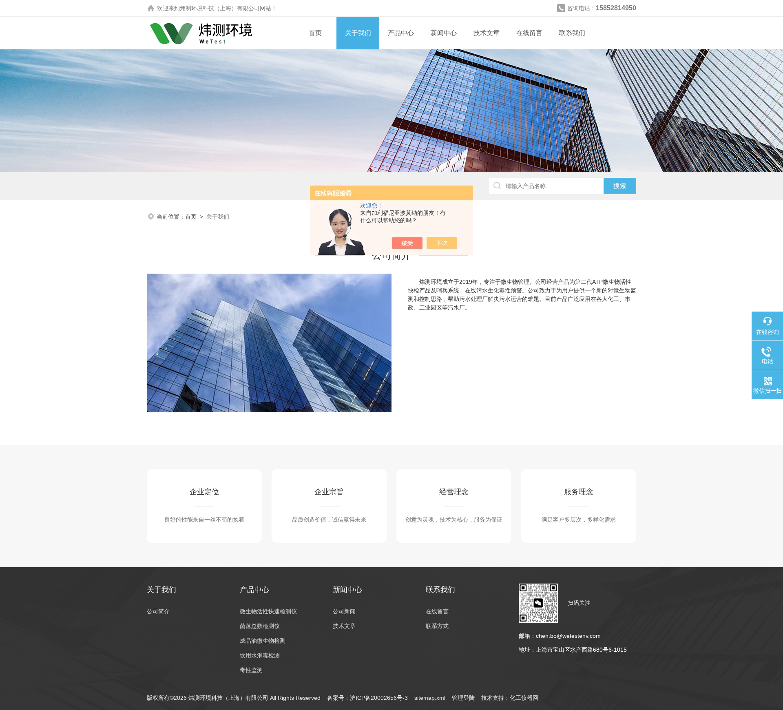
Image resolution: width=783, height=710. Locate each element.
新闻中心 (444, 32)
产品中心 (401, 32)
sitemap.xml (429, 698)
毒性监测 (251, 670)
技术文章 (486, 32)
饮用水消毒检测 (260, 655)
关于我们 (358, 32)
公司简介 (158, 611)
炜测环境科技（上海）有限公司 (220, 8)
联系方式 (437, 626)
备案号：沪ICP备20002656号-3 (367, 698)
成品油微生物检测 (262, 640)
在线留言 (529, 32)
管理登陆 (463, 698)
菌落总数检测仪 (260, 626)
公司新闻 (344, 611)
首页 (315, 32)
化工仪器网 (524, 698)
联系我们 (572, 32)
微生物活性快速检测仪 (268, 611)
